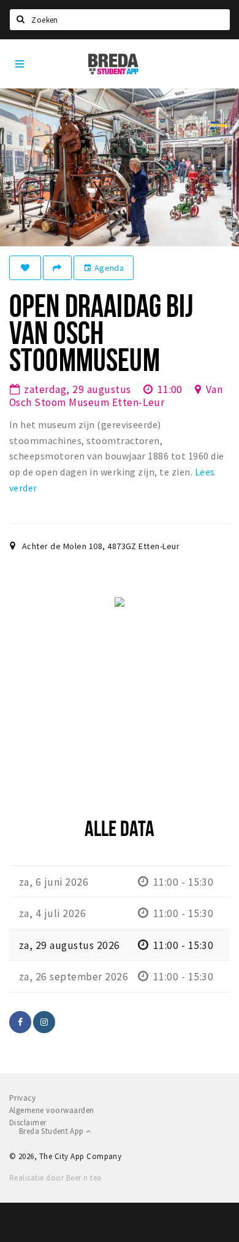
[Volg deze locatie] (25, 268)
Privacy (22, 1098)
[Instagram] (44, 1022)
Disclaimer (28, 1122)
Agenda (103, 267)
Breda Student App (52, 1131)
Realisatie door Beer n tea (55, 1178)
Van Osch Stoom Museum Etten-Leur (115, 396)
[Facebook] (20, 1022)
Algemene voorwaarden (51, 1110)
